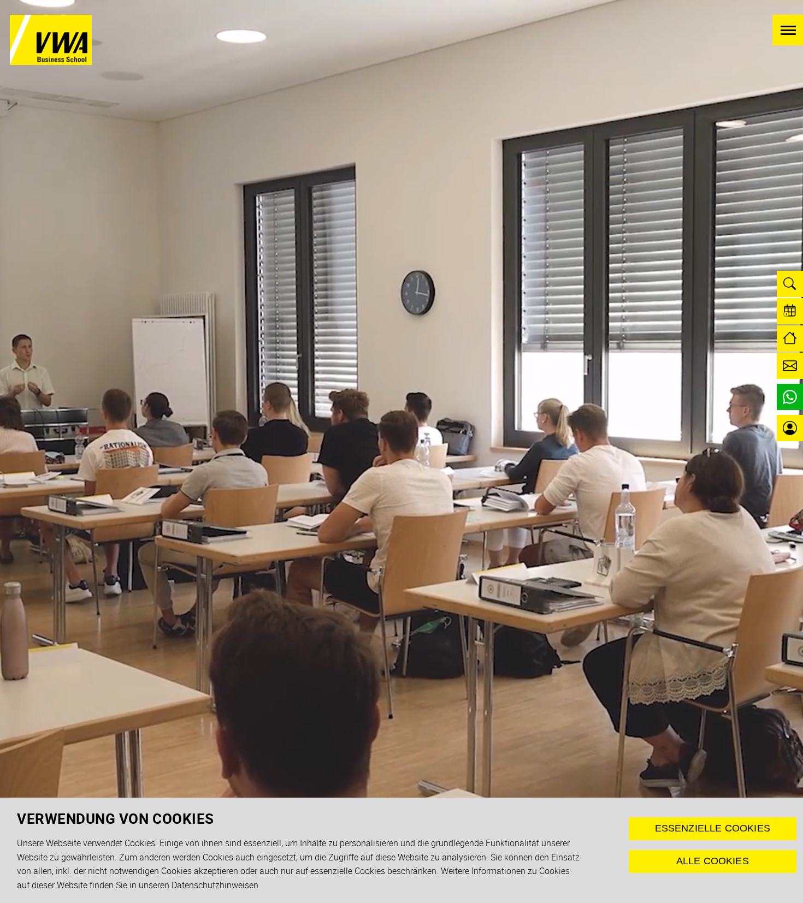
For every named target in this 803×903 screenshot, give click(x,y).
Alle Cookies (712, 861)
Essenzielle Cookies (712, 828)
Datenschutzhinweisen (215, 885)
